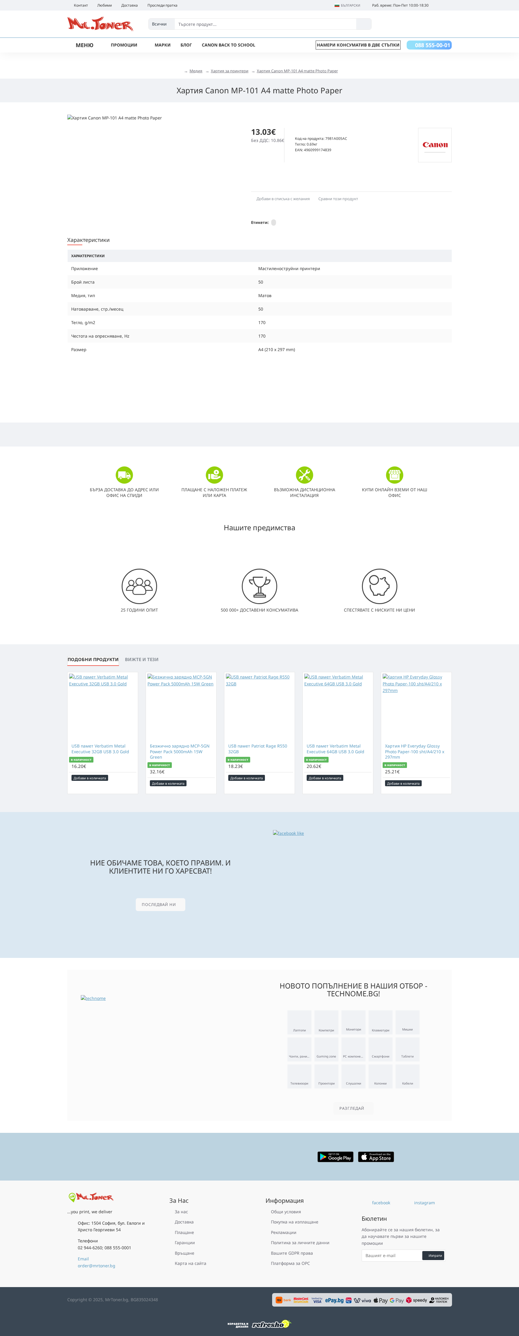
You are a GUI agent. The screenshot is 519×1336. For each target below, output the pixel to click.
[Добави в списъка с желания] (124, 777)
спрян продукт (310, 132)
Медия (196, 71)
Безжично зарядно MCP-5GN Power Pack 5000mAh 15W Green (180, 751)
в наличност (81, 759)
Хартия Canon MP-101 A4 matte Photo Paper (297, 71)
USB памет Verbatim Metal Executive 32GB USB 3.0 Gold (100, 748)
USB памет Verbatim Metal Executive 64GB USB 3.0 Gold (335, 748)
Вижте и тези (142, 659)
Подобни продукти (93, 659)
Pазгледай (351, 1108)
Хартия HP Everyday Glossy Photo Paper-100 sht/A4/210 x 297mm (414, 751)
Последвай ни (159, 904)
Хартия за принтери (229, 71)
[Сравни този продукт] (132, 778)
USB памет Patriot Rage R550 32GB (257, 748)
